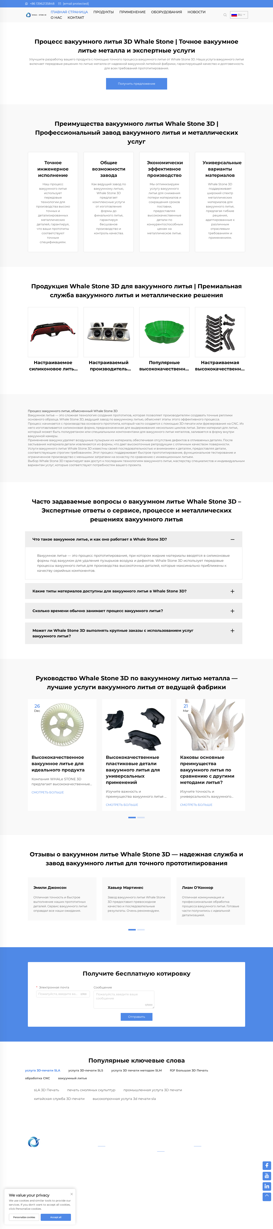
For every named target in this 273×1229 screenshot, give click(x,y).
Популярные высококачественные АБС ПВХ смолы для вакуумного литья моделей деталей (164, 366)
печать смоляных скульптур (91, 1090)
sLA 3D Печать (46, 1090)
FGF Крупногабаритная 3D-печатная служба (124, 1172)
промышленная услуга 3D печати (153, 1090)
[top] (267, 1197)
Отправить (136, 1017)
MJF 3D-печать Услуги (113, 1180)
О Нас (56, 18)
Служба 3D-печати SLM (114, 1165)
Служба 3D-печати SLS (114, 1159)
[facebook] (267, 1165)
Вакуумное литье (110, 1192)
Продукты (103, 12)
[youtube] (267, 1176)
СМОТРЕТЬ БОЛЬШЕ (48, 792)
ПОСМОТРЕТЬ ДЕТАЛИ (53, 332)
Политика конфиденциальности (175, 1221)
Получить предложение (136, 83)
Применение (132, 12)
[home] (36, 14)
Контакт (76, 18)
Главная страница (69, 12)
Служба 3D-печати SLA (114, 1153)
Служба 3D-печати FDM (115, 1186)
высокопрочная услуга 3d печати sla (124, 1099)
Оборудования (166, 12)
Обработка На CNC (112, 1198)
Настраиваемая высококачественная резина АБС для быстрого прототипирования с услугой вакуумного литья (220, 366)
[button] (132, 817)
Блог (210, 1221)
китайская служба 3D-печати (59, 1099)
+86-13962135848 (212, 1167)
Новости (197, 12)
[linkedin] (267, 1186)
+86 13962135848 (42, 3)
